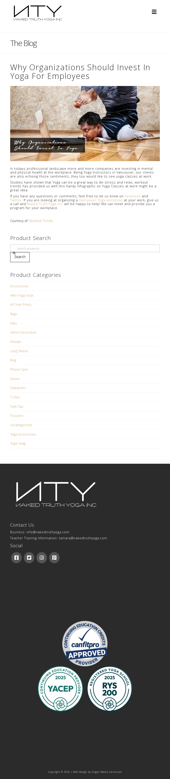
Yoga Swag (17, 443)
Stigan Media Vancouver (107, 771)
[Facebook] (16, 557)
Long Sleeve (19, 351)
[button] (154, 12)
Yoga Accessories (23, 434)
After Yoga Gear (22, 295)
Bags (13, 314)
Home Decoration (23, 332)
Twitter (16, 200)
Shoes (15, 378)
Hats (13, 323)
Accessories (19, 286)
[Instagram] (42, 557)
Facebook (133, 196)
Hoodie (15, 341)
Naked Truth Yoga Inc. (45, 204)
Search (19, 256)
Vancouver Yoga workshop (101, 200)
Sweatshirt (18, 388)
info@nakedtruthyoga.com (48, 532)
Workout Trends (41, 220)
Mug (13, 360)
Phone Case (19, 369)
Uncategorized (21, 425)
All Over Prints (20, 304)
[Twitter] (29, 557)
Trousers (17, 415)
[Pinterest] (54, 557)
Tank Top (16, 406)
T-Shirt (15, 397)
